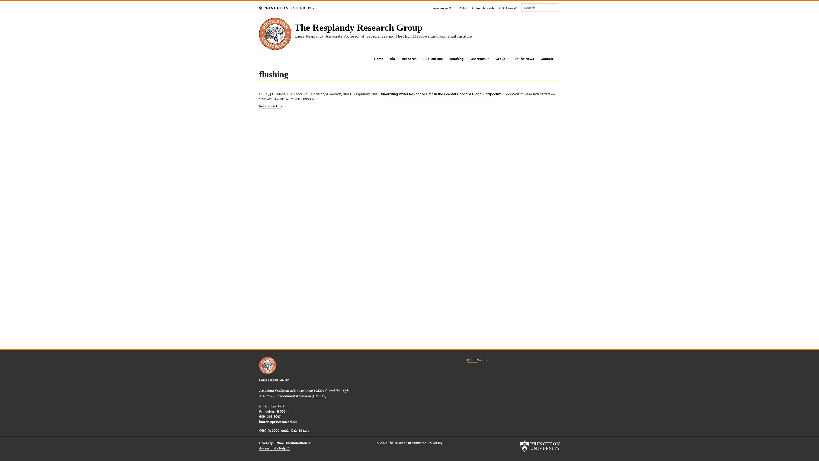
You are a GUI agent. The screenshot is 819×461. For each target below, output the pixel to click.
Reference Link (270, 105)
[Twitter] (493, 369)
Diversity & (283, 442)
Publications (433, 58)
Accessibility (272, 448)
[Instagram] (478, 369)
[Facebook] (470, 369)
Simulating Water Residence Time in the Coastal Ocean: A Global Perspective (441, 93)
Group (500, 58)
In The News (524, 58)
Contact (547, 58)
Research (409, 58)
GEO (507, 8)
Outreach (478, 58)
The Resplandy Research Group (359, 27)
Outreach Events (483, 8)
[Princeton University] (287, 7)
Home (378, 58)
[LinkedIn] (485, 369)
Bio (392, 58)
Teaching (456, 58)
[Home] (277, 35)
